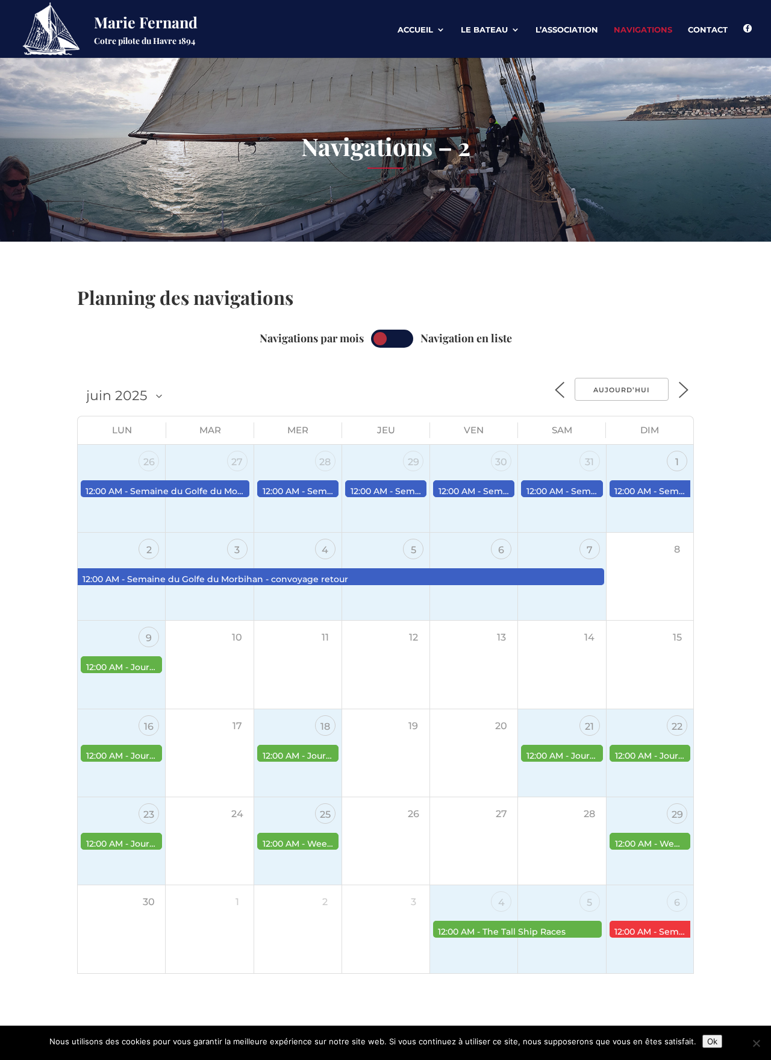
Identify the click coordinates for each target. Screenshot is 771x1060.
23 (148, 814)
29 (413, 462)
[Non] (756, 1043)
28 (325, 462)
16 (149, 726)
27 (237, 462)
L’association (566, 29)
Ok (712, 1041)
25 (325, 814)
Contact (708, 29)
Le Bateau (484, 29)
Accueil (415, 29)
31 (589, 462)
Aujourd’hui (621, 390)
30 (501, 462)
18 (325, 726)
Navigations (643, 29)
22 (677, 726)
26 (149, 462)
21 (589, 726)
